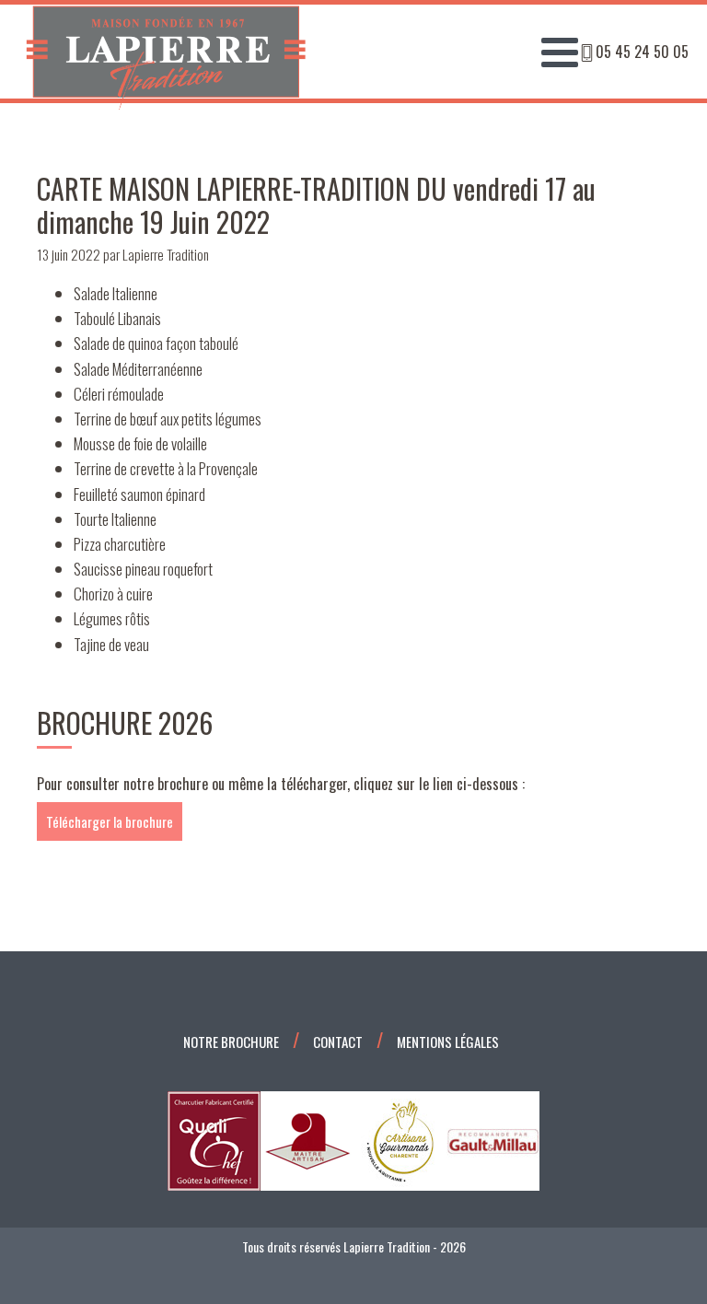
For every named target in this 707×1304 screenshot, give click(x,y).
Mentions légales (448, 1041)
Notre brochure (231, 1041)
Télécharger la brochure (109, 821)
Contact (338, 1041)
